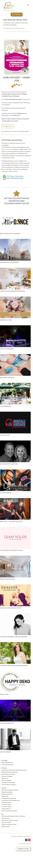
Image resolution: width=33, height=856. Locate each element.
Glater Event (4, 435)
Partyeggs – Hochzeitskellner (11, 521)
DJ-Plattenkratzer (7, 723)
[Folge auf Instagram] (29, 840)
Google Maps (7, 126)
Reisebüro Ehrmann (7, 377)
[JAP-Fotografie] (16, 739)
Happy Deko (4, 694)
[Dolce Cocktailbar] (16, 336)
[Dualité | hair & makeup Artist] (16, 595)
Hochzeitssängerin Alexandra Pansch (14, 665)
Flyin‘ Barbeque (5, 406)
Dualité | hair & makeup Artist (10, 608)
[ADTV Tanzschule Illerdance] (16, 221)
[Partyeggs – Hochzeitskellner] (16, 509)
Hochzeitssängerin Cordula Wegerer (13, 636)
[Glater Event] (16, 422)
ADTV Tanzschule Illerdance (10, 233)
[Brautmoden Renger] (16, 566)
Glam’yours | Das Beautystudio (11, 550)
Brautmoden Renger (7, 579)
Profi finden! (16, 14)
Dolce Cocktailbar (7, 348)
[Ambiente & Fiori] (16, 307)
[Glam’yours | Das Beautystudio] (16, 538)
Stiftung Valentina (6, 149)
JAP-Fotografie (5, 752)
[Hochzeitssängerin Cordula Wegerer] (16, 624)
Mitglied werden (23, 849)
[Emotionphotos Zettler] (16, 451)
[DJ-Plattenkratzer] (16, 710)
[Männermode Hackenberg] (16, 250)
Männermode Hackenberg (9, 262)
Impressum (14, 836)
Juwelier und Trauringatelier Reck (12, 291)
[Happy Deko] (16, 682)
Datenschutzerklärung (24, 836)
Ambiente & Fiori (6, 320)
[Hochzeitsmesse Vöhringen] (16, 73)
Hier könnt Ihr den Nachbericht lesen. (14, 28)
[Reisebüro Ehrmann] (16, 365)
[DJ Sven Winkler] (16, 480)
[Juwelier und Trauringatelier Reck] (16, 278)
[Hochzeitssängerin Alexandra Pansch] (16, 653)
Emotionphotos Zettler (8, 464)
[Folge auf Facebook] (26, 840)
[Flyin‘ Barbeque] (16, 394)
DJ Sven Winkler (6, 492)
